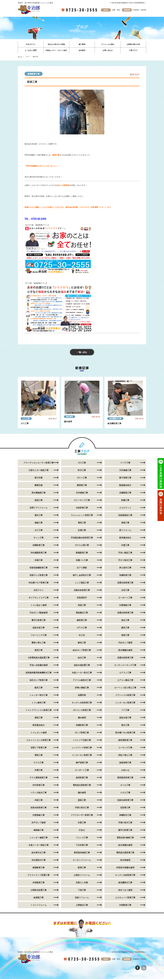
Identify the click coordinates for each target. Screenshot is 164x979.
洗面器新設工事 (125, 515)
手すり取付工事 (125, 560)
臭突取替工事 (82, 777)
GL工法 (82, 635)
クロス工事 (125, 792)
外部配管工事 (39, 882)
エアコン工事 (125, 672)
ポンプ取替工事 (82, 732)
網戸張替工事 (82, 762)
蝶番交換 (39, 485)
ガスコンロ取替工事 (82, 710)
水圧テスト (39, 590)
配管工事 (82, 867)
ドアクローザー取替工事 (82, 815)
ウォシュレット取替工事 (82, 515)
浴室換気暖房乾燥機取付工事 (39, 672)
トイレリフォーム (39, 905)
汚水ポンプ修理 (125, 642)
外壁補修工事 (125, 605)
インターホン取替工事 (125, 702)
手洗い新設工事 (125, 552)
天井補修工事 (125, 470)
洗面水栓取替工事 (125, 800)
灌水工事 (39, 515)
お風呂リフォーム (82, 875)
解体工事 (82, 642)
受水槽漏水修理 (125, 650)
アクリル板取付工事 (82, 680)
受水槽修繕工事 (39, 492)
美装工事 (125, 522)
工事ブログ (133, 50)
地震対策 (82, 695)
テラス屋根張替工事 (39, 777)
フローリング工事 (39, 635)
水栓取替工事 (82, 507)
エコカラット (125, 507)
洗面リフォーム (82, 897)
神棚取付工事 (125, 815)
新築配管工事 (34, 74)
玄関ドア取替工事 (39, 747)
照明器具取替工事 (125, 777)
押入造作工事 (125, 567)
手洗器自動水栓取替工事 (82, 537)
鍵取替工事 (82, 620)
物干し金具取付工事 (82, 575)
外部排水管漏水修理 (125, 867)
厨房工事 (39, 650)
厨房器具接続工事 (82, 852)
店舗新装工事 (125, 492)
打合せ (82, 830)
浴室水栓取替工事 (39, 807)
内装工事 (39, 800)
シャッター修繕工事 (39, 837)
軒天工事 (82, 470)
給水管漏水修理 (125, 845)
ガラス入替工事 (82, 545)
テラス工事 (39, 762)
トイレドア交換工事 (82, 740)
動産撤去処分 (125, 485)
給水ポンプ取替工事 (82, 650)
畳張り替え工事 (39, 642)
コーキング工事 (125, 747)
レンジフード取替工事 (82, 747)
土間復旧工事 (82, 905)
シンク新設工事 (82, 582)
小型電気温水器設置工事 (39, 657)
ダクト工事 (82, 477)
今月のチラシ (31, 44)
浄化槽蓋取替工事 (39, 552)
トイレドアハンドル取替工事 (39, 710)
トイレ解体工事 (39, 702)
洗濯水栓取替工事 (125, 582)
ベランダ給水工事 (39, 792)
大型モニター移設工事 (39, 470)
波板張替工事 (125, 762)
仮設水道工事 (39, 627)
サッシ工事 (39, 537)
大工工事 (39, 530)
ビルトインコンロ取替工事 (39, 740)
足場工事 (82, 530)
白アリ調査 (82, 567)
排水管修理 (125, 860)
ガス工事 (26, 418)
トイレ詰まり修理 (39, 605)
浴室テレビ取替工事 (39, 575)
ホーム (20, 56)
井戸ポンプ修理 (39, 822)
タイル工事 (125, 785)
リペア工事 (125, 462)
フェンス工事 (82, 837)
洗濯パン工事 (82, 560)
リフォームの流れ (107, 44)
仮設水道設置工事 (82, 665)
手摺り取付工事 (82, 807)
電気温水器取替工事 (82, 785)
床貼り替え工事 (125, 755)
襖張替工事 (82, 485)
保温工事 (39, 500)
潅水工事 (125, 620)
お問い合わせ (108, 50)
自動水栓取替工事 (82, 590)
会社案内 (82, 50)
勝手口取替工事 (39, 620)
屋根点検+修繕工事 (125, 837)
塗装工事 (82, 800)
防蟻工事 (125, 500)
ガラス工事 (82, 627)
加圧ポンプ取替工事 (39, 680)
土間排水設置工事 (39, 890)
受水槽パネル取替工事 (125, 732)
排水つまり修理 (125, 890)
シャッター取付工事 (39, 695)
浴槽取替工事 (39, 545)
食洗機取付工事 (115, 418)
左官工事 (125, 590)
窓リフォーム (125, 530)
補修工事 (39, 522)
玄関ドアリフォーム (39, 507)
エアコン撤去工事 (125, 680)
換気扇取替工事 (125, 740)
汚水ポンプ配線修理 (39, 612)
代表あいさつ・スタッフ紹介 (56, 50)
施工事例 (82, 44)
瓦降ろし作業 (82, 882)
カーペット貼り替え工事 (125, 687)
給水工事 (82, 657)
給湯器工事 (39, 897)
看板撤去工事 (82, 612)
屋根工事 (39, 717)
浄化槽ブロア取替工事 (39, 582)
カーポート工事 (125, 597)
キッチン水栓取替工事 (82, 702)
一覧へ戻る (82, 352)
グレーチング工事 (82, 500)
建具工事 (125, 627)
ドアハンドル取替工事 (125, 695)
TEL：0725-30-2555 (35, 218)
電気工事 (82, 522)
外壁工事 (125, 545)
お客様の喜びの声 (133, 44)
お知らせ (125, 770)
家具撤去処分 (125, 537)
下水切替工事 (82, 845)
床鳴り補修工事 (82, 687)
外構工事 (39, 560)
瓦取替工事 (125, 807)
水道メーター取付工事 (82, 672)
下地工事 (82, 890)
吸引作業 (39, 477)
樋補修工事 (39, 830)
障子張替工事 (125, 477)
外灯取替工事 (39, 785)
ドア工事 (125, 710)
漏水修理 (69, 417)
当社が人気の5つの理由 (56, 44)
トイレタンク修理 (39, 732)
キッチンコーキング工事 (125, 665)
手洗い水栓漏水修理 (39, 665)
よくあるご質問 (31, 50)
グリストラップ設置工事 (39, 875)
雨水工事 (125, 725)
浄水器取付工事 (39, 860)
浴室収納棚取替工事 (39, 567)
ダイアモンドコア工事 (39, 597)
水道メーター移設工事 (39, 845)
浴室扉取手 (82, 597)
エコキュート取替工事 (125, 897)
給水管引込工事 (39, 852)
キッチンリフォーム (82, 860)
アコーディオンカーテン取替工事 (39, 462)
